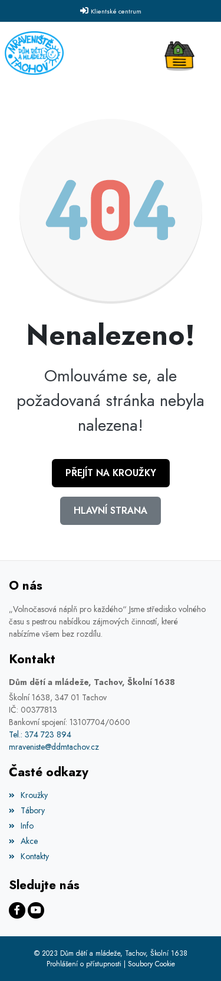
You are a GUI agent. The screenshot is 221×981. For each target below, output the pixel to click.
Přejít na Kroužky (110, 473)
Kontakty (35, 856)
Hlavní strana (110, 510)
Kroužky (34, 795)
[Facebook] (17, 910)
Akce (29, 841)
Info (27, 826)
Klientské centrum (116, 11)
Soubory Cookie (151, 964)
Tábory (33, 810)
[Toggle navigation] (182, 53)
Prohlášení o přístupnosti (84, 964)
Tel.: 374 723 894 (40, 734)
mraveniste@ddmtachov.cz (54, 747)
